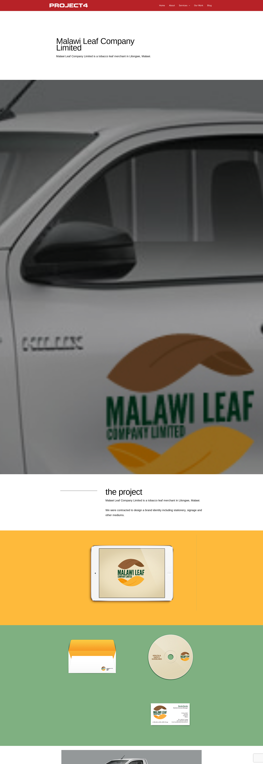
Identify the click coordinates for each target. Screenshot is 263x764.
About (172, 5)
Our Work (198, 5)
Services (183, 5)
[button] (188, 5)
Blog (209, 5)
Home (162, 5)
